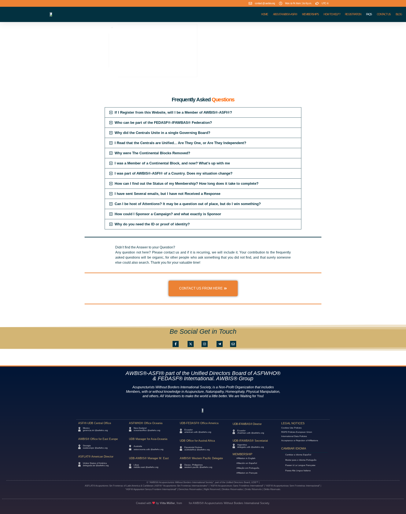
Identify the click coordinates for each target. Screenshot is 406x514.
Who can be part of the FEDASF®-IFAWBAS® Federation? (163, 123)
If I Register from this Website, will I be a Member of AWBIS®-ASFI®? (173, 112)
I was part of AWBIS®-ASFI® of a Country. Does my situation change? (173, 173)
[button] (203, 112)
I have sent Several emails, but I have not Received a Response (167, 194)
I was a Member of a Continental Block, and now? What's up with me (172, 163)
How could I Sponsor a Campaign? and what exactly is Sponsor (168, 214)
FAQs (369, 14)
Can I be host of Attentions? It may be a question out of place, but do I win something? (188, 204)
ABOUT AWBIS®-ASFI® (285, 14)
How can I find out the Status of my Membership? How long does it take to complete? (186, 184)
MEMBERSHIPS (310, 14)
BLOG (399, 14)
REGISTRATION (353, 14)
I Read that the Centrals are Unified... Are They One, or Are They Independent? (180, 143)
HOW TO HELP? (332, 14)
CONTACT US (384, 14)
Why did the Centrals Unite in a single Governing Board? (162, 133)
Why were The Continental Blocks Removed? (152, 153)
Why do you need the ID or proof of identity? (152, 224)
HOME (264, 14)
